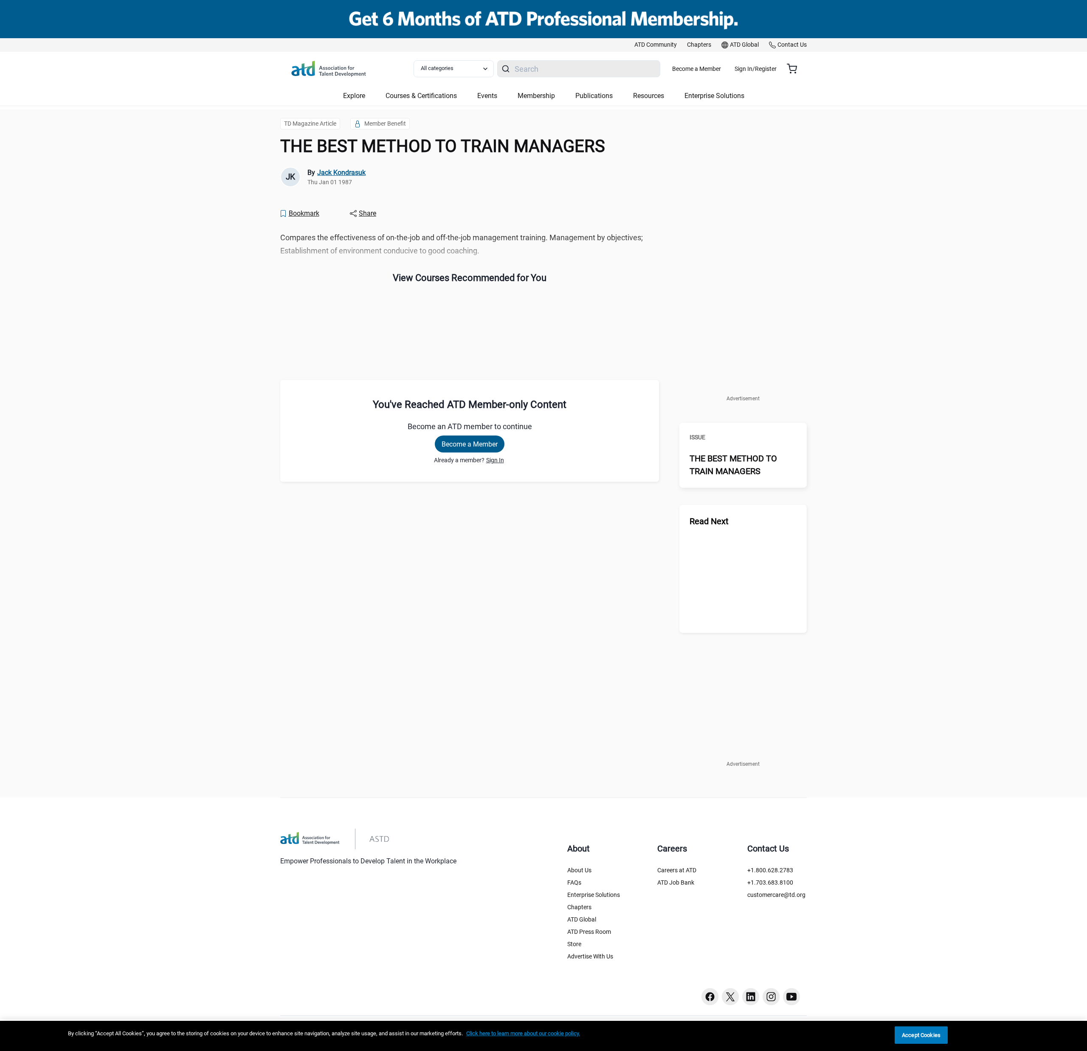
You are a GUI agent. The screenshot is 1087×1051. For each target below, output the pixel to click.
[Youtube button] (791, 996)
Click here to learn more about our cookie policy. (523, 1033)
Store (574, 944)
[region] (543, 1036)
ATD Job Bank (675, 882)
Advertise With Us (590, 956)
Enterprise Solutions (593, 894)
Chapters (579, 907)
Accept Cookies (921, 1035)
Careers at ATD (676, 870)
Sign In (495, 460)
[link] (655, 45)
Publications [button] (594, 96)
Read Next (709, 521)
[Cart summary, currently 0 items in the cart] (795, 68)
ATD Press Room (589, 931)
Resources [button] (648, 96)
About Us (579, 870)
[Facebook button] (709, 996)
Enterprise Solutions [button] (714, 96)
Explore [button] (354, 96)
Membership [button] (536, 96)
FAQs (574, 882)
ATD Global (581, 919)
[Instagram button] (771, 996)
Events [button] (487, 96)
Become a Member (696, 68)
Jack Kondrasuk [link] (341, 173)
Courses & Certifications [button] (421, 96)
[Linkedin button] (750, 996)
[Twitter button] (730, 996)
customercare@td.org (776, 894)
